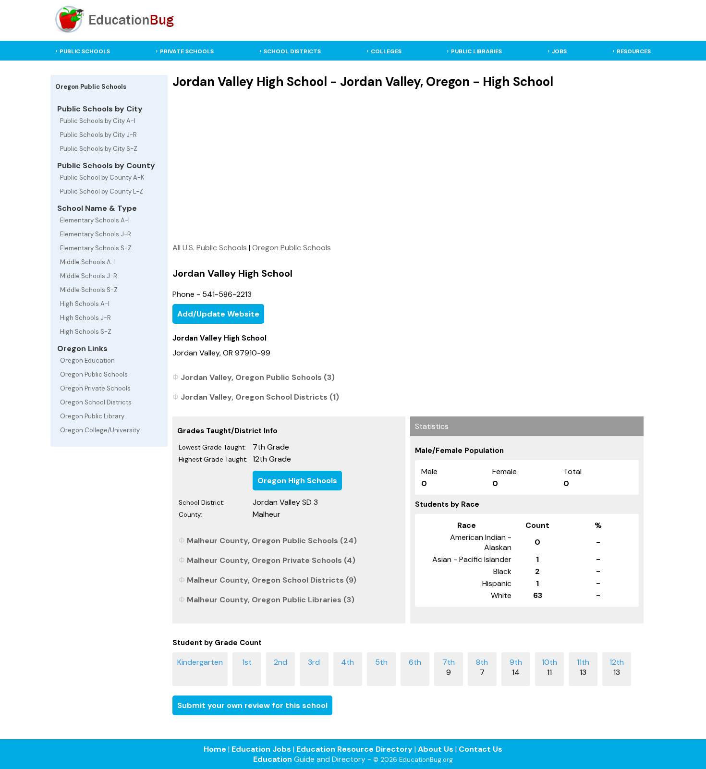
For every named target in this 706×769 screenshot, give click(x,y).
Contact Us (480, 749)
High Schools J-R (85, 318)
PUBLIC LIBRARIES (476, 51)
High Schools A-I (85, 304)
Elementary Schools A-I (95, 220)
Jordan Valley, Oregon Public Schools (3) (258, 377)
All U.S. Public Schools (209, 248)
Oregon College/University (100, 430)
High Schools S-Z (85, 332)
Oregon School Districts (96, 402)
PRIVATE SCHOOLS (187, 51)
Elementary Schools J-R (95, 234)
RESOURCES (634, 51)
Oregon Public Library (92, 416)
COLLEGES (386, 51)
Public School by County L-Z (101, 191)
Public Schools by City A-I (97, 121)
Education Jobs (261, 749)
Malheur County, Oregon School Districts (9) (271, 580)
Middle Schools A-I (88, 262)
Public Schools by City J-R (98, 135)
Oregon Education (87, 360)
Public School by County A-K (102, 177)
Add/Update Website (218, 314)
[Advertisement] (408, 165)
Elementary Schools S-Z (96, 248)
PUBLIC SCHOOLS (85, 51)
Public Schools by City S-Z (98, 149)
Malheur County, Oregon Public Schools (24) (272, 541)
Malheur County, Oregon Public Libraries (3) (270, 600)
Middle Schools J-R (88, 276)
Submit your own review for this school (252, 705)
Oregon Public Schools (94, 374)
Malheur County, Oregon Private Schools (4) (271, 560)
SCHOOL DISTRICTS (292, 51)
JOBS (559, 51)
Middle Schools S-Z (89, 290)
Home (215, 749)
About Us (435, 749)
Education (272, 759)
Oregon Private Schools (95, 388)
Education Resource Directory (354, 749)
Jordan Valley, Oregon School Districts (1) (260, 397)
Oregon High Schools (297, 481)
